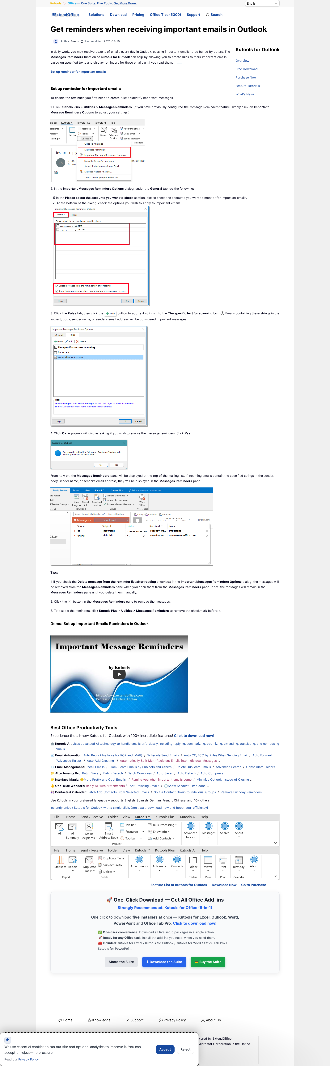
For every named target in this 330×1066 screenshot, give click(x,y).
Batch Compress (140, 773)
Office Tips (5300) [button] (165, 15)
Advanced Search (228, 767)
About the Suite (121, 945)
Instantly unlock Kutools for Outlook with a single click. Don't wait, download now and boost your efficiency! (129, 807)
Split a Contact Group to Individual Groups (185, 792)
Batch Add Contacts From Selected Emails (118, 792)
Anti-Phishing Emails (144, 786)
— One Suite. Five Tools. (93, 3)
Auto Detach (186, 773)
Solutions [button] (96, 15)
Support (193, 15)
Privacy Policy (174, 1004)
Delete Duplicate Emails (193, 767)
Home (67, 1004)
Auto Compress (212, 773)
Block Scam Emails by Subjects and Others (140, 767)
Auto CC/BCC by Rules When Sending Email (215, 755)
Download (118, 15)
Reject (185, 1049)
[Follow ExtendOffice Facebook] (53, 1031)
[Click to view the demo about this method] (177, 62)
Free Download (247, 69)
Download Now (224, 868)
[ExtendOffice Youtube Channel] (71, 1031)
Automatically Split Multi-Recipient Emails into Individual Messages (168, 760)
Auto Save (164, 773)
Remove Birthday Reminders (241, 792)
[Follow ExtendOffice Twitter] (62, 1031)
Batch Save (90, 773)
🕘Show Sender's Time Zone (184, 786)
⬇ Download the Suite (164, 945)
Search (216, 15)
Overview (242, 60)
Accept (165, 1049)
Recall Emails (95, 767)
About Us (213, 1004)
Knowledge (101, 1004)
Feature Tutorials (248, 86)
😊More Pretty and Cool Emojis (103, 779)
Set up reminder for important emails (78, 72)
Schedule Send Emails (163, 755)
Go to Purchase (253, 868)
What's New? (245, 94)
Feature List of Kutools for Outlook (179, 868)
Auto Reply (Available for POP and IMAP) (112, 755)
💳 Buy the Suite (208, 945)
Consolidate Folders (260, 767)
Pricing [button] (138, 15)
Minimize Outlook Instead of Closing (223, 779)
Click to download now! (194, 735)
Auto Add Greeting (101, 760)
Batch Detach (113, 773)
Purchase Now (246, 77)
